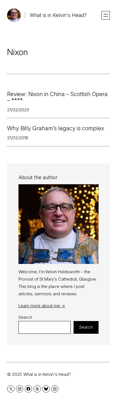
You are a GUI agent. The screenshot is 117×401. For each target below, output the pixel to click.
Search (25, 317)
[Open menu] (105, 15)
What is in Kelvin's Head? (58, 15)
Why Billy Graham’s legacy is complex (55, 128)
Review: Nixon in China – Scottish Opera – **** (57, 97)
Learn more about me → (41, 305)
